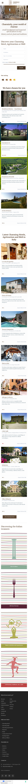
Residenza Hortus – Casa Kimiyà (12, 109)
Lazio (2, 707)
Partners (4, 752)
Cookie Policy (5, 756)
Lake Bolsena (14, 263)
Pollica (16, 466)
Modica (21, 110)
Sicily (11, 699)
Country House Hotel (7, 733)
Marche (3, 713)
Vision (3, 750)
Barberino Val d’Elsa (13, 178)
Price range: (5, 62)
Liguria (2, 709)
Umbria (11, 706)
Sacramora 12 (6, 143)
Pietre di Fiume (6, 295)
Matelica (10, 500)
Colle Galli (5, 431)
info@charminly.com (8, 766)
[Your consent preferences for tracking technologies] (25, 781)
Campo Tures (14, 364)
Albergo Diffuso (6, 737)
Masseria (4, 729)
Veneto (11, 708)
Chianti (20, 178)
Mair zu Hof (5, 363)
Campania (3, 703)
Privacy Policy (5, 754)
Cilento (12, 466)
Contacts (4, 748)
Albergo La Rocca (7, 397)
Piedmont (3, 715)
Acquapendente (15, 432)
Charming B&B (5, 725)
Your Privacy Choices (7, 781)
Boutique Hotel (5, 735)
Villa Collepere (6, 499)
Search (21, 67)
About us (4, 746)
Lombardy (3, 711)
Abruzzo (3, 699)
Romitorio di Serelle (8, 177)
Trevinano (21, 432)
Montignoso (12, 330)
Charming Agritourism (7, 727)
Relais (3, 731)
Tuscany (12, 704)
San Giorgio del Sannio (14, 297)
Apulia (2, 701)
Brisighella (12, 398)
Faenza (11, 144)
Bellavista (5, 465)
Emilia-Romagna (5, 705)
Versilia (16, 330)
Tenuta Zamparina (7, 329)
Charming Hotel (6, 723)
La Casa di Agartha (7, 261)
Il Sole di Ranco (6, 210)
